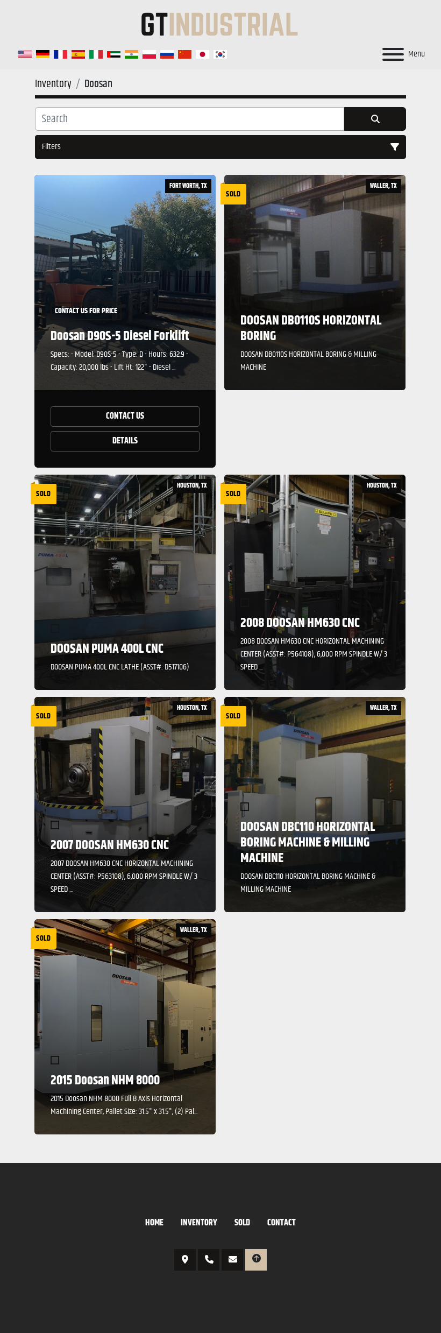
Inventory (199, 1223)
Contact (281, 1223)
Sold (242, 1223)
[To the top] (256, 1260)
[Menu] (393, 54)
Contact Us (125, 416)
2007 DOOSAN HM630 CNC (110, 845)
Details (125, 441)
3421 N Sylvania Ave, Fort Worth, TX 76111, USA (185, 1260)
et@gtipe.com (232, 1260)
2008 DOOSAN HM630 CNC (300, 623)
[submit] (375, 119)
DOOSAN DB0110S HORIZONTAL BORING (310, 328)
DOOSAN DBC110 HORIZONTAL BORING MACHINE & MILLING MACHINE (307, 842)
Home (154, 1223)
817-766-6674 (208, 1260)
